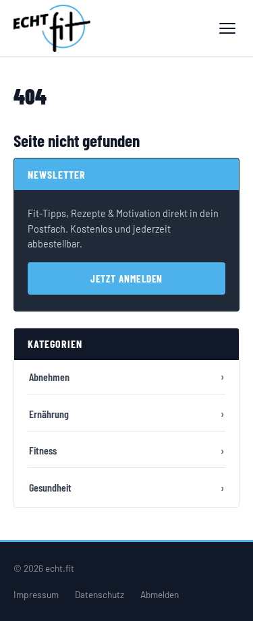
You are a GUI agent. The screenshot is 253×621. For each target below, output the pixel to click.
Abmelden (159, 594)
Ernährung (49, 413)
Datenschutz (99, 594)
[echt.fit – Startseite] (51, 28)
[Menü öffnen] (227, 28)
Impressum (36, 594)
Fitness (43, 450)
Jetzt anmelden (126, 278)
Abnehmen (49, 376)
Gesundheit (50, 487)
